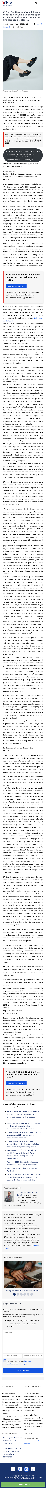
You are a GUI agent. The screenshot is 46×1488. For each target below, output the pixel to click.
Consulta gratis (22, 1484)
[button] (14, 1294)
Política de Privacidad (28, 1479)
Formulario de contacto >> (16, 286)
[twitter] (20, 1469)
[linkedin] (33, 1469)
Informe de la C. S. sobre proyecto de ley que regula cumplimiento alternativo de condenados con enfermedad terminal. (23, 1126)
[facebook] (13, 1469)
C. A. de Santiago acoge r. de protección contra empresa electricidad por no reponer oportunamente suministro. (24, 1135)
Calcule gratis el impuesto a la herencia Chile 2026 (12, 1440)
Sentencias (7, 27)
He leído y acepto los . (19, 1362)
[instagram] (26, 1469)
